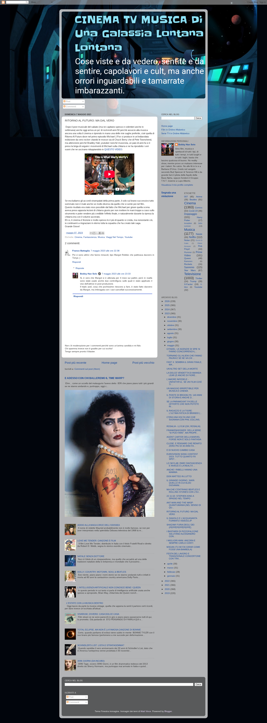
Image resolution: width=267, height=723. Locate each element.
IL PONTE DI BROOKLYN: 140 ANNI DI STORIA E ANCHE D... (184, 396)
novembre (172, 321)
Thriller (198, 278)
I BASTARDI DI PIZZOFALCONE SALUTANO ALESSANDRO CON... (182, 534)
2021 (167, 585)
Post (67, 101)
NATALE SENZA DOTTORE (90, 556)
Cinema (78, 237)
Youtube (129, 237)
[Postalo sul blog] (94, 233)
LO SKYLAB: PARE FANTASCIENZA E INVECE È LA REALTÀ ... (184, 464)
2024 (167, 309)
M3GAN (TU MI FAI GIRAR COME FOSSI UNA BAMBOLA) (183, 548)
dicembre (172, 317)
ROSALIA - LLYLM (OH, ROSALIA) (183, 426)
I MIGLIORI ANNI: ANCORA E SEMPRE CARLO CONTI (181, 541)
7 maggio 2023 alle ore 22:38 (105, 251)
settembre (172, 329)
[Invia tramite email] (91, 233)
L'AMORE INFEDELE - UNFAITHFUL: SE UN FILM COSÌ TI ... (184, 381)
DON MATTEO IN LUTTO (179, 476)
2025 (167, 305)
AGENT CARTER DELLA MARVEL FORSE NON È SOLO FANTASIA (184, 438)
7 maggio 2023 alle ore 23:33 (116, 274)
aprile (170, 564)
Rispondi (76, 262)
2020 (167, 589)
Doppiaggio (190, 214)
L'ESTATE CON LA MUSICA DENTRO (84, 603)
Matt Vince (146, 711)
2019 (167, 593)
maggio (171, 345)
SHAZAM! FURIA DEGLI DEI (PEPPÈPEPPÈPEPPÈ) (180, 526)
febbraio (171, 572)
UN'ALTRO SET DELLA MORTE (182, 369)
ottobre (171, 325)
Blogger (168, 711)
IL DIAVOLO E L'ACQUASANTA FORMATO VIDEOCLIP (182, 519)
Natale (199, 234)
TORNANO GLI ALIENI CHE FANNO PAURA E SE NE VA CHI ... (184, 357)
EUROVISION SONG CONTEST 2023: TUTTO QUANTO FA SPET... (182, 456)
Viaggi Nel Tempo (114, 237)
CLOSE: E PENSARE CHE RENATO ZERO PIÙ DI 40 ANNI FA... (184, 444)
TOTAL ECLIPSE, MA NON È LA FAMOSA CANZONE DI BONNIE (109, 630)
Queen (187, 258)
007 (186, 197)
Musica (101, 237)
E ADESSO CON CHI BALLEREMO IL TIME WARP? (94, 378)
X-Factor (188, 284)
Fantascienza (90, 237)
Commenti (70, 106)
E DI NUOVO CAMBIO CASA (181, 450)
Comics (198, 207)
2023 (167, 313)
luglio (170, 337)
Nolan (187, 240)
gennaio (171, 576)
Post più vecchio (143, 362)
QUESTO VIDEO (113, 149)
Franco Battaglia (81, 251)
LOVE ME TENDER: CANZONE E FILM (96, 541)
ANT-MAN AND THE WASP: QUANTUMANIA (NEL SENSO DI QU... (184, 505)
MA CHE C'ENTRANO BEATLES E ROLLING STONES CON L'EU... (183, 490)
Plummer (188, 252)
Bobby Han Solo (88, 274)
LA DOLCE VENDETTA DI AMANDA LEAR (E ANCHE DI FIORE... (184, 374)
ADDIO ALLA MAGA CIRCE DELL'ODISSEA (98, 525)
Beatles (193, 199)
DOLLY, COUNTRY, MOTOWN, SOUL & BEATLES (101, 572)
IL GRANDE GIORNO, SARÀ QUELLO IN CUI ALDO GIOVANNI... (180, 483)
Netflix (192, 237)
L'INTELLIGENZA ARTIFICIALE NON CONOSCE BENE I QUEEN (109, 587)
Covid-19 (193, 211)
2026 (167, 301)
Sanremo (189, 267)
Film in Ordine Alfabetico (173, 130)
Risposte (80, 268)
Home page (109, 362)
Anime (199, 197)
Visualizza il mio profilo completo (177, 185)
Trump (193, 281)
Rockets (188, 264)
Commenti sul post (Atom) (87, 369)
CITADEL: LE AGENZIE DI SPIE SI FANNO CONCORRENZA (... (183, 350)
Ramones (188, 261)
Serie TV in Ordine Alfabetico (175, 133)
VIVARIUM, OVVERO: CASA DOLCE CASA (98, 614)
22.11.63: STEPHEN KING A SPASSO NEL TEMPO (180, 497)
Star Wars (190, 270)
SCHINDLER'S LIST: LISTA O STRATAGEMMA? (100, 645)
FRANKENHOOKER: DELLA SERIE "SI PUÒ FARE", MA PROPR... (184, 431)
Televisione (192, 274)
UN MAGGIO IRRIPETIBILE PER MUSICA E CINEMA (183, 389)
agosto (170, 333)
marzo (170, 568)
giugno (170, 341)
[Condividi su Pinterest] (102, 233)
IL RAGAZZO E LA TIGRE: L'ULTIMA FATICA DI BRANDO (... (184, 412)
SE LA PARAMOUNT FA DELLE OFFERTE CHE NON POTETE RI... (183, 404)
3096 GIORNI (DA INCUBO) (91, 661)
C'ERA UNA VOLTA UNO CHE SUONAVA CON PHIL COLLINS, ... (183, 419)
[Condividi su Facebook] (100, 233)
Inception (188, 223)
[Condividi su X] (97, 233)
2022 (167, 581)
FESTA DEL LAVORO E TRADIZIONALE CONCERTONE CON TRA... (184, 556)
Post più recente (75, 362)
